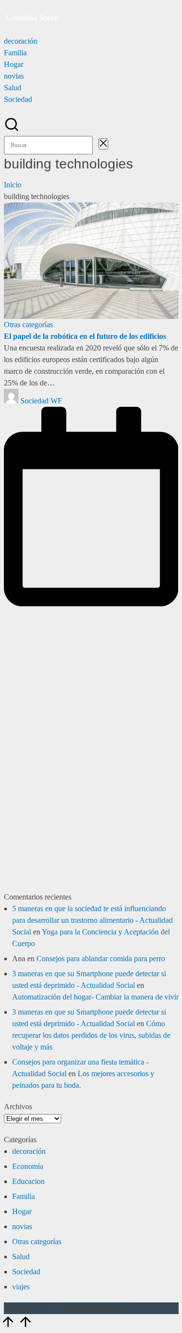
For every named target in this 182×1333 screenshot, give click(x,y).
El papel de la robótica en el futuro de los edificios (85, 336)
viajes (21, 1287)
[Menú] (5, 32)
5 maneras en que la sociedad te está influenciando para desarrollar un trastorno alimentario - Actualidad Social (92, 920)
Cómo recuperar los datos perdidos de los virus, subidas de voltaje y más (91, 1035)
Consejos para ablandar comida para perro (100, 958)
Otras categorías (28, 324)
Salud (21, 1256)
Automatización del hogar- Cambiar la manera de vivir (95, 997)
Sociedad (26, 1271)
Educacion (28, 1181)
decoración (29, 1151)
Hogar (22, 1211)
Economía (27, 1166)
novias (22, 1226)
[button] (96, 145)
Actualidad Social (31, 18)
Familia (23, 1196)
